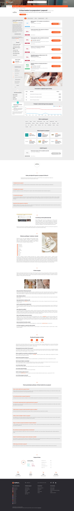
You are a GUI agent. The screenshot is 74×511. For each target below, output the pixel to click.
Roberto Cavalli (42, 123)
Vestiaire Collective (39, 121)
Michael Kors (54, 123)
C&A (50, 123)
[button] (56, 106)
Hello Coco (26, 121)
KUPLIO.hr (13, 8)
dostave (26, 301)
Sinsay (58, 123)
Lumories (34, 121)
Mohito (56, 121)
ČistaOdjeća (46, 123)
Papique (31, 121)
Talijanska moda (52, 121)
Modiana (37, 123)
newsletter (34, 354)
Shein (44, 121)
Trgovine (17, 8)
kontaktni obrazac (44, 323)
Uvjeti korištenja (33, 26)
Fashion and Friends (28, 123)
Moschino (33, 123)
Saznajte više (17, 38)
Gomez (47, 121)
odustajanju (44, 316)
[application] (43, 111)
